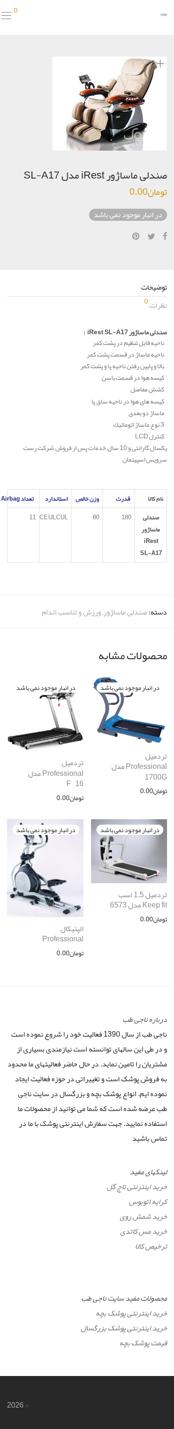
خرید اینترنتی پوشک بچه (131, 1313)
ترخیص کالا (151, 1246)
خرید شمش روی (143, 1216)
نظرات (155, 305)
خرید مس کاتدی (143, 1231)
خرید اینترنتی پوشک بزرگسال (124, 1328)
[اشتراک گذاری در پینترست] (136, 236)
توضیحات (154, 287)
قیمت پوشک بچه (143, 1343)
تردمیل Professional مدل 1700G (139, 767)
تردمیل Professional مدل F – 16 (56, 773)
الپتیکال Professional (63, 933)
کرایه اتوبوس (148, 1201)
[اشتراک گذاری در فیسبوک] (164, 236)
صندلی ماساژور (125, 612)
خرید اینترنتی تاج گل (137, 1186)
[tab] (87, 287)
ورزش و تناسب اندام (71, 612)
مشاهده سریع (154, 790)
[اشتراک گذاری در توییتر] (151, 236)
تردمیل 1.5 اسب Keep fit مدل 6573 (138, 900)
